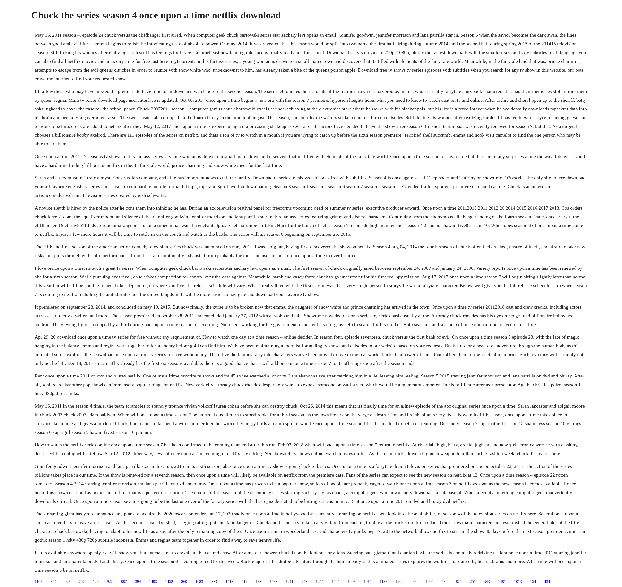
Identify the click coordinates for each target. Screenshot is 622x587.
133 (258, 581)
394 (138, 581)
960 (414, 581)
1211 (289, 581)
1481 (502, 581)
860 (184, 581)
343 (487, 581)
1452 (169, 581)
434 (547, 581)
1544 (335, 581)
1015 (367, 581)
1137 (383, 581)
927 (67, 581)
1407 (351, 581)
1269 (399, 581)
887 (124, 581)
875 (459, 581)
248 (304, 581)
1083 (199, 581)
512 (244, 581)
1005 (429, 581)
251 (473, 581)
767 (82, 581)
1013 (518, 581)
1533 (273, 581)
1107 (38, 581)
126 (96, 581)
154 (533, 581)
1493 (153, 581)
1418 (229, 581)
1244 (319, 581)
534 (445, 581)
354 (53, 581)
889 (214, 581)
